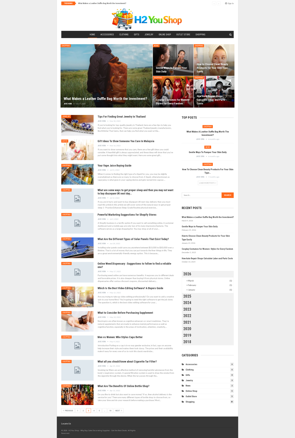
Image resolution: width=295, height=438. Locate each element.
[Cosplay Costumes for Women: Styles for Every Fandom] (173, 92)
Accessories (107, 34)
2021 (187, 322)
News (156, 46)
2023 (187, 309)
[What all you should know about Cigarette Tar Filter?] (77, 370)
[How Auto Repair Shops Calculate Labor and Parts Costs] (214, 92)
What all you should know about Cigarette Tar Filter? (127, 361)
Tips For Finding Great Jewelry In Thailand (122, 116)
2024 (187, 302)
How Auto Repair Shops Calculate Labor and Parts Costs (211, 100)
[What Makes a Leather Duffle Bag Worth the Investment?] (106, 76)
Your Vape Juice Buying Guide (114, 165)
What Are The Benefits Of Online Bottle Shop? (123, 386)
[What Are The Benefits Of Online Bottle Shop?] (77, 394)
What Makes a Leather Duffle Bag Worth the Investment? (102, 3)
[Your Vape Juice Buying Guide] (77, 174)
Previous (68, 411)
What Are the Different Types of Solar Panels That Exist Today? (133, 239)
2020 (187, 329)
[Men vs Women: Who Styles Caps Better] (77, 345)
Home (92, 34)
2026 (187, 274)
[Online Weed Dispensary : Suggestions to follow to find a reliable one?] (77, 272)
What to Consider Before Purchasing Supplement (125, 312)
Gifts (136, 34)
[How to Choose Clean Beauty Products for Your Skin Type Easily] (214, 60)
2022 (187, 316)
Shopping (200, 34)
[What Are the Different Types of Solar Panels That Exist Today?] (77, 247)
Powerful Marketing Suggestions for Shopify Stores (127, 214)
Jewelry (149, 34)
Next (117, 411)
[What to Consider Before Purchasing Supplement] (77, 321)
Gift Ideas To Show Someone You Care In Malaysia (126, 141)
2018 (187, 342)
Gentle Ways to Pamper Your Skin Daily (208, 152)
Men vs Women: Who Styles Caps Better (120, 337)
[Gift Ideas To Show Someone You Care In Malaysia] (77, 150)
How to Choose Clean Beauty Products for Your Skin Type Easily (212, 68)
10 (110, 411)
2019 (187, 335)
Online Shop (165, 34)
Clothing (124, 34)
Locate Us (66, 423)
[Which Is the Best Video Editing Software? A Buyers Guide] (77, 297)
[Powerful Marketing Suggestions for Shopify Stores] (77, 223)
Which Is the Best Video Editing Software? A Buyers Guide (130, 288)
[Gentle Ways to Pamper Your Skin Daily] (173, 60)
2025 (187, 296)
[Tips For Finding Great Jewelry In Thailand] (77, 125)
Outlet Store (183, 34)
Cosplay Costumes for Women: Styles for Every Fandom (207, 249)
